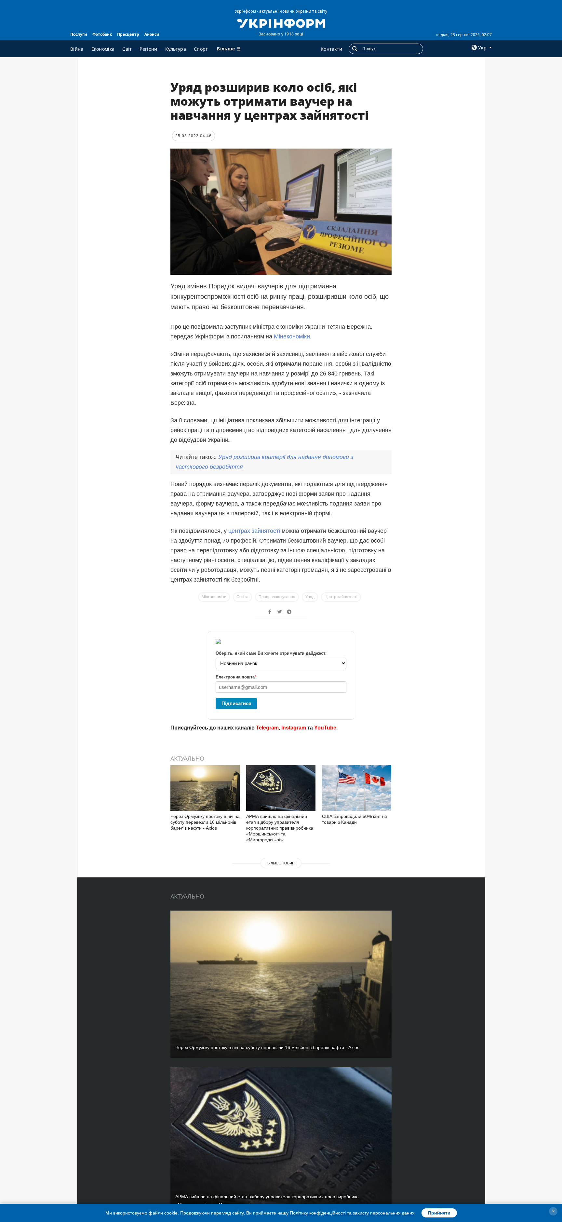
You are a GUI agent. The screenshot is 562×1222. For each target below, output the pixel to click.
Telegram (267, 727)
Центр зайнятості (341, 597)
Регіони (148, 49)
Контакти (331, 49)
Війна (77, 49)
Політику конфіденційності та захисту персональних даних (352, 1212)
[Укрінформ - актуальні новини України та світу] (281, 22)
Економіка (103, 49)
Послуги (78, 34)
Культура (175, 49)
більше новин (281, 863)
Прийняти (439, 1212)
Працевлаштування (277, 597)
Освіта (242, 597)
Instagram (293, 727)
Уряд (309, 597)
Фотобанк (102, 34)
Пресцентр (128, 34)
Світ (127, 49)
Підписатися (236, 703)
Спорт (201, 49)
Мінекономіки (292, 336)
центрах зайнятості (254, 531)
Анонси (151, 34)
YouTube (325, 727)
